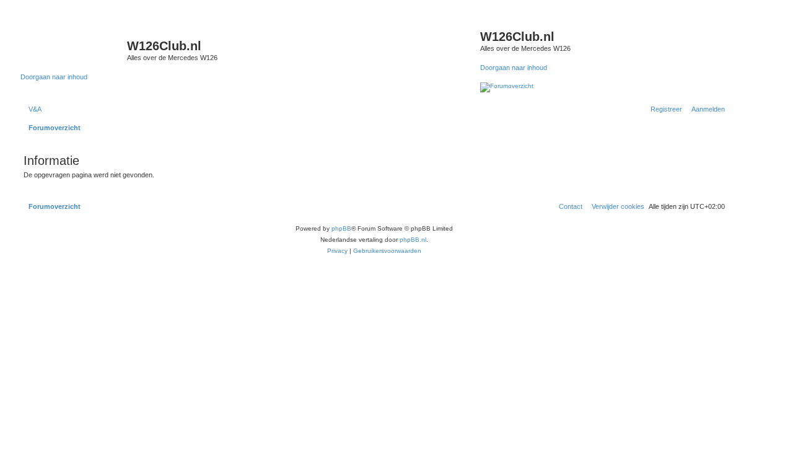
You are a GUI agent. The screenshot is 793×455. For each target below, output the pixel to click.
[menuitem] (33, 109)
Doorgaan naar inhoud (53, 77)
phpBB (341, 228)
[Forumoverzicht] (73, 49)
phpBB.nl (413, 239)
